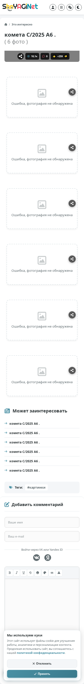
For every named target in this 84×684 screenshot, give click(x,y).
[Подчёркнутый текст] (23, 572)
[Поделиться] (20, 56)
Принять (44, 674)
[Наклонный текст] (16, 572)
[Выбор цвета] (44, 572)
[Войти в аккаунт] (53, 7)
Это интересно (22, 24)
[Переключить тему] (78, 7)
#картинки (36, 487)
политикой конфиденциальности (41, 653)
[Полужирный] (9, 572)
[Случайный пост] (70, 7)
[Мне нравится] (54, 56)
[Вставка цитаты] (52, 572)
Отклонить (44, 663)
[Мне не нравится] (66, 56)
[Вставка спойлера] (58, 572)
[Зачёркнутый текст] (30, 572)
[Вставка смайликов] (37, 572)
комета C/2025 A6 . (24, 423)
